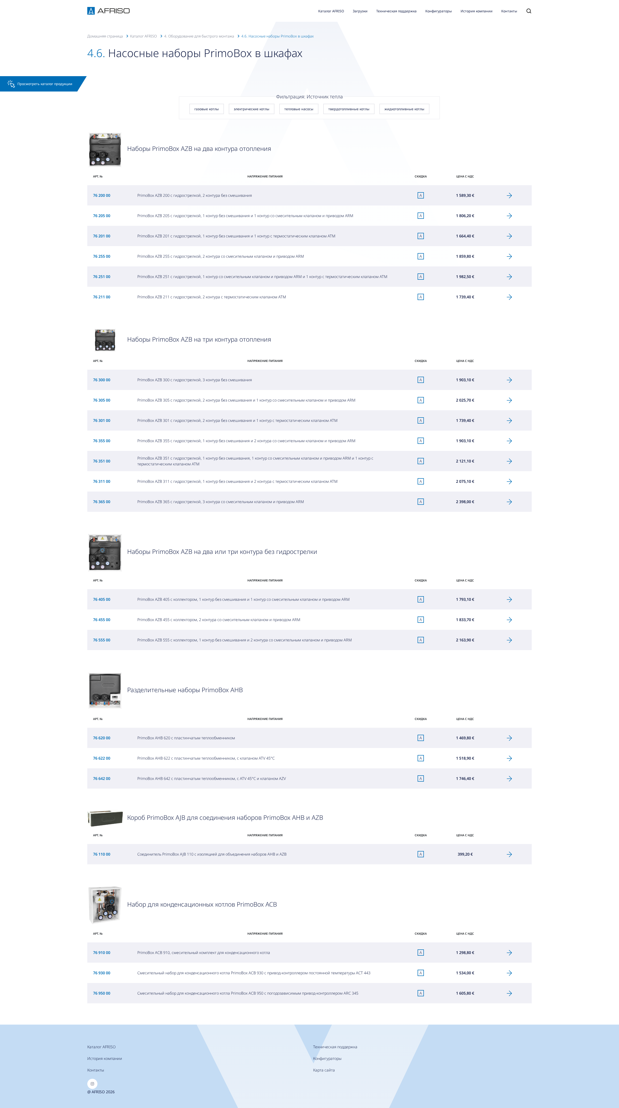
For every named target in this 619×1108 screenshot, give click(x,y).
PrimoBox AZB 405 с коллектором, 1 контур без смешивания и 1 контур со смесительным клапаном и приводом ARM (243, 599)
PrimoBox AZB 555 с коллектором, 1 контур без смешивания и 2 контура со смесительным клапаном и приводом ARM (244, 640)
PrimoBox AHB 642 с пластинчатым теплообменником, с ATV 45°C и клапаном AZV (211, 778)
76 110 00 (101, 854)
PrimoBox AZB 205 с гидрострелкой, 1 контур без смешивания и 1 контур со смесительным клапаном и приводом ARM (245, 215)
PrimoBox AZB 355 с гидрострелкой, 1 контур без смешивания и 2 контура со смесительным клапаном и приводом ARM (246, 440)
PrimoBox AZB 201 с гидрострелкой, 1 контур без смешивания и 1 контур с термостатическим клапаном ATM (236, 236)
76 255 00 (101, 256)
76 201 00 (101, 236)
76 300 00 (101, 379)
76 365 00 (101, 501)
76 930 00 (101, 973)
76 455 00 (101, 619)
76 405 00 (101, 599)
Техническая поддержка (396, 11)
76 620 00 (101, 738)
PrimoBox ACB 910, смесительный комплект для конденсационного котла (203, 952)
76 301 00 (101, 420)
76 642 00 (101, 778)
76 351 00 (101, 461)
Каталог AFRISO (331, 11)
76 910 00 (101, 952)
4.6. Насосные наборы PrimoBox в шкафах (277, 36)
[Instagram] (92, 1084)
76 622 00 (101, 758)
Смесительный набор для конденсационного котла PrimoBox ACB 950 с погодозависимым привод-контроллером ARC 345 (247, 993)
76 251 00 (101, 276)
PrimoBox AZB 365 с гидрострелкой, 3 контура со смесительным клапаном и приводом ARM (220, 501)
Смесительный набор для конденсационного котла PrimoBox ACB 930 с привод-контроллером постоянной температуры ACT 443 (253, 973)
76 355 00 (101, 440)
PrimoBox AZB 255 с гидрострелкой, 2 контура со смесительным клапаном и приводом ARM (220, 256)
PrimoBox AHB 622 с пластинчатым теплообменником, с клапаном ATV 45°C (206, 758)
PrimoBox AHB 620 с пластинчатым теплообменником (186, 738)
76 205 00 (101, 215)
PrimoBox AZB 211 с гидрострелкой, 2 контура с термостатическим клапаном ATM (211, 297)
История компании (477, 11)
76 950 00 (101, 993)
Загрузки (360, 11)
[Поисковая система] (527, 11)
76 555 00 (101, 640)
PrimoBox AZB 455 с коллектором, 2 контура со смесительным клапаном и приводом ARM (218, 619)
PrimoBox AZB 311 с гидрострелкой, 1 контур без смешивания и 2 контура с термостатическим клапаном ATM (237, 481)
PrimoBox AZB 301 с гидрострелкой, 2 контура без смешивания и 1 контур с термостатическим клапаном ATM (237, 420)
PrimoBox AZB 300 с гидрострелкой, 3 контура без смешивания (194, 379)
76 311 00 (101, 481)
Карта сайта (324, 1070)
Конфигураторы (438, 11)
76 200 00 (101, 195)
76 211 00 (101, 297)
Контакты (509, 11)
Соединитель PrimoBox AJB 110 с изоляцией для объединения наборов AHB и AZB (212, 854)
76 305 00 (101, 400)
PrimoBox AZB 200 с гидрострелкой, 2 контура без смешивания (194, 195)
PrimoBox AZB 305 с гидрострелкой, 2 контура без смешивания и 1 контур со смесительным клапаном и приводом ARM (246, 400)
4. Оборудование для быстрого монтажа (199, 36)
